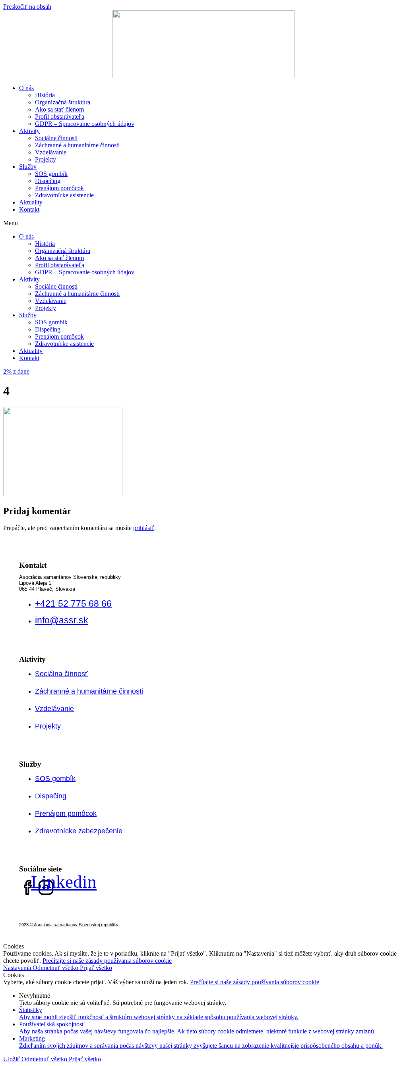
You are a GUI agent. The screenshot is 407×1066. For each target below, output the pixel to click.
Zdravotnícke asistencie (64, 195)
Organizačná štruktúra (62, 102)
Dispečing (47, 180)
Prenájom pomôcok (59, 188)
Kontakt (29, 209)
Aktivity (29, 130)
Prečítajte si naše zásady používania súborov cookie (107, 960)
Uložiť (12, 1059)
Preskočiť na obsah (27, 6)
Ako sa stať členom (59, 109)
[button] (203, 223)
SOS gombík (51, 173)
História (45, 95)
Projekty (45, 159)
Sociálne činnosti (56, 138)
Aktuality (31, 202)
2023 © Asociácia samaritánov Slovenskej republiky (68, 924)
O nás (26, 88)
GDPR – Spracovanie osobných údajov (84, 123)
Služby (28, 166)
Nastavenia (18, 967)
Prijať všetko (96, 967)
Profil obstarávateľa (59, 116)
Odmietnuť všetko (56, 967)
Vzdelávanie (50, 152)
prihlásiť (143, 527)
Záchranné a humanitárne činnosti (77, 145)
